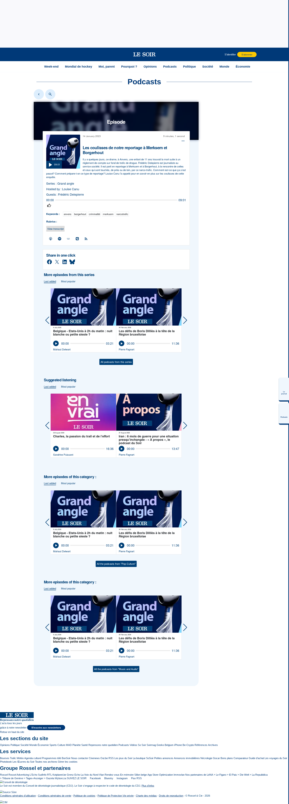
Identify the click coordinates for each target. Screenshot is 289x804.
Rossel (4, 774)
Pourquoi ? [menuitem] (129, 66)
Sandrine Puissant (63, 454)
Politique (15, 745)
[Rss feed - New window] (86, 239)
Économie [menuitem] (243, 66)
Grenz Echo (73, 774)
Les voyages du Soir (276, 758)
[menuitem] (284, 389)
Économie (43, 745)
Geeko (160, 745)
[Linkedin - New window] (64, 262)
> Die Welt (243, 774)
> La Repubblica (259, 774)
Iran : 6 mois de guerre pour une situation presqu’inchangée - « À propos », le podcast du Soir (149, 440)
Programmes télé (51, 758)
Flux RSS (136, 778)
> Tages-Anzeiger (33, 778)
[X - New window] (57, 262)
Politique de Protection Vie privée (116, 795)
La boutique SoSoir (143, 758)
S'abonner (246, 54)
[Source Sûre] (8, 792)
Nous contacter (79, 758)
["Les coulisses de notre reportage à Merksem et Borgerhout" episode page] (63, 152)
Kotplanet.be (59, 774)
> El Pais (232, 774)
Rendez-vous (112, 774)
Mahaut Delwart (62, 349)
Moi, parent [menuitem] (107, 66)
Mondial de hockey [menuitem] (78, 66)
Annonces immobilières (187, 758)
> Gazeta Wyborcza (55, 778)
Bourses (4, 758)
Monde (33, 745)
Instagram (122, 778)
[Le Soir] (144, 54)
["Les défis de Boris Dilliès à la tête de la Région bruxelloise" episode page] (149, 307)
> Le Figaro (220, 774)
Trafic (13, 758)
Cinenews (94, 758)
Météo (20, 758)
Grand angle (65, 183)
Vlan (101, 774)
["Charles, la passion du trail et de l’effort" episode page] (83, 412)
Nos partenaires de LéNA (199, 774)
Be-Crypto (188, 745)
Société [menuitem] (207, 66)
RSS (111, 758)
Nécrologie (206, 758)
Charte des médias (146, 795)
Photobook (6, 761)
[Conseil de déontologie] (13, 782)
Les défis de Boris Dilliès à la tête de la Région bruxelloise (147, 333)
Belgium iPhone (173, 745)
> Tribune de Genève (11, 778)
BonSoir (66, 758)
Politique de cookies (84, 795)
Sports (53, 745)
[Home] (39, 94)
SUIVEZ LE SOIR (77, 778)
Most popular (68, 281)
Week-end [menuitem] (51, 66)
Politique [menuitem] (189, 66)
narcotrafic (122, 214)
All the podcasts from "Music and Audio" (116, 669)
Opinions (5, 745)
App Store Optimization (160, 774)
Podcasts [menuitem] (170, 66)
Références (201, 745)
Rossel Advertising (18, 774)
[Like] (49, 205)
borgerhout (80, 214)
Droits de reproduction (171, 795)
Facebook (95, 778)
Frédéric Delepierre (71, 194)
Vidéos (133, 745)
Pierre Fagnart (126, 349)
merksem (108, 214)
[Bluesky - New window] (72, 262)
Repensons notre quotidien (103, 745)
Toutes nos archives (46, 761)
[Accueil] (37, 66)
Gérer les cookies (67, 761)
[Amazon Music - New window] (68, 239)
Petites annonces (163, 758)
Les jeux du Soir (123, 758)
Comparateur (240, 758)
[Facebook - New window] (49, 262)
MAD (69, 745)
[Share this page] (183, 141)
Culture (61, 745)
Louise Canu (70, 189)
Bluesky (108, 778)
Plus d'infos (148, 785)
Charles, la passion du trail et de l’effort (81, 436)
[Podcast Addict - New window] (77, 239)
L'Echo (33, 774)
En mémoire (127, 774)
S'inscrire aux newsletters (46, 727)
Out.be (104, 758)
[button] (37, 54)
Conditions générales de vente (54, 795)
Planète (76, 745)
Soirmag (151, 745)
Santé (84, 745)
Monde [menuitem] (224, 66)
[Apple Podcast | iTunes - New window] (51, 239)
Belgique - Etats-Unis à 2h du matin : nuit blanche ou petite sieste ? (82, 333)
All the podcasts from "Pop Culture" (116, 563)
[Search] (50, 94)
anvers (67, 214)
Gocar (216, 758)
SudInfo (42, 774)
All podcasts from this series (116, 362)
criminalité (94, 214)
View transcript (55, 228)
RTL (49, 774)
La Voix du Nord (89, 774)
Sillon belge (140, 774)
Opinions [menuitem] (150, 66)
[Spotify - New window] (59, 239)
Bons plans (227, 758)
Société (24, 745)
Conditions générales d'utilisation (18, 795)
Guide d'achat (256, 758)
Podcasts (123, 745)
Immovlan (179, 774)
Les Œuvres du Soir (23, 761)
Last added (50, 281)
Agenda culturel (32, 758)
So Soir (142, 745)
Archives (213, 745)
